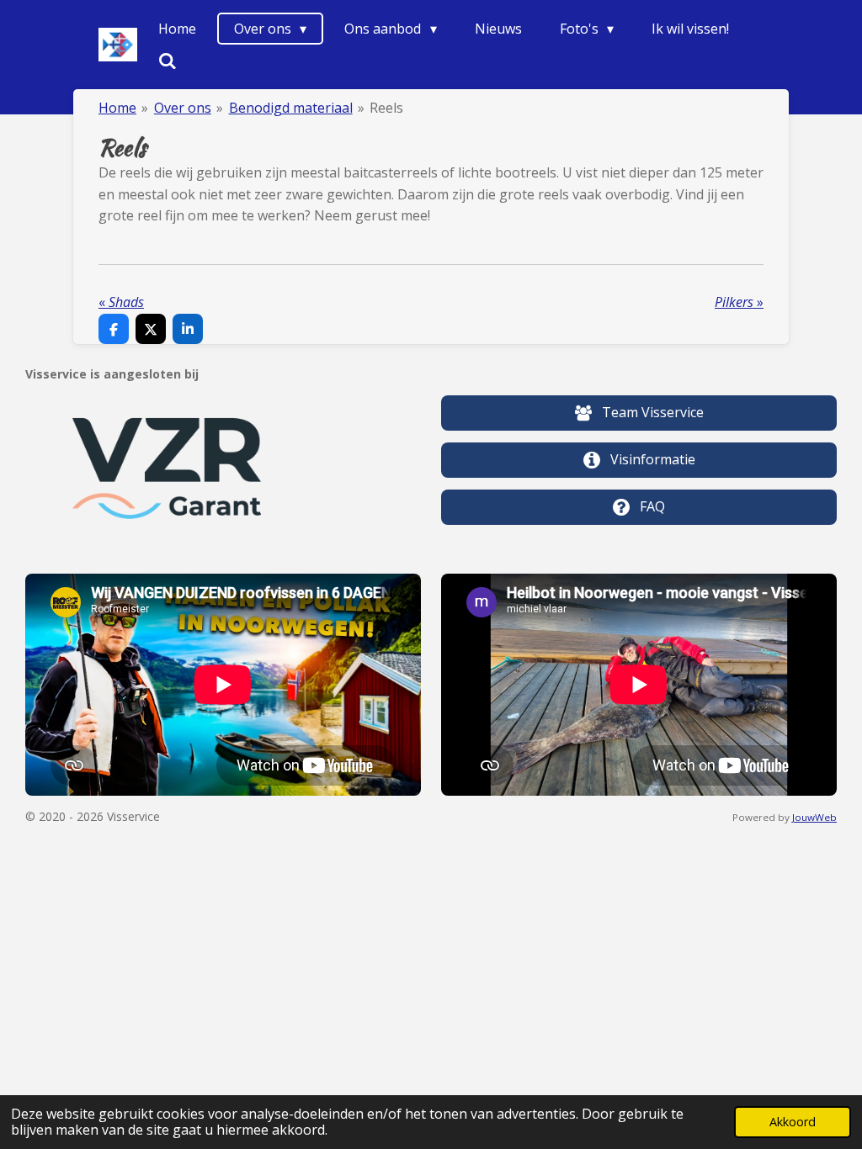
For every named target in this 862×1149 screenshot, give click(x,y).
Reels (386, 107)
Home (117, 107)
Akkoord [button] (792, 1122)
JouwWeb (814, 817)
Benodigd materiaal (291, 107)
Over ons (182, 107)
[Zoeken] (167, 61)
